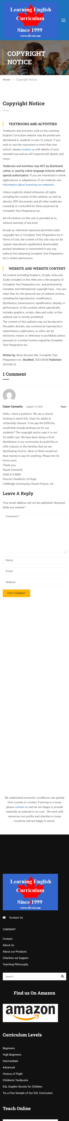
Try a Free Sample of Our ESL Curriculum (28, 1093)
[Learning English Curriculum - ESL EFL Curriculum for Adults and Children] (34, 20)
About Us (8, 945)
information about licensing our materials (28, 184)
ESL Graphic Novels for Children (22, 1086)
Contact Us (16, 917)
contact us (28, 149)
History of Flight (13, 1074)
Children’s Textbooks (15, 1080)
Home (6, 79)
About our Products (15, 951)
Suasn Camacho (13, 406)
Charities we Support (15, 958)
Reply (63, 406)
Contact (8, 938)
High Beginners (12, 1054)
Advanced (9, 1067)
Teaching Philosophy (15, 964)
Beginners (9, 1048)
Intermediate (10, 1061)
